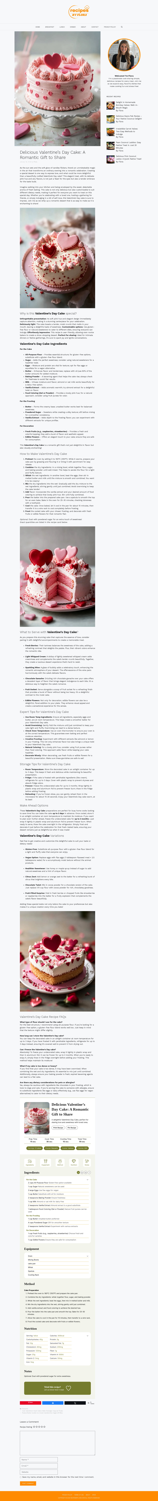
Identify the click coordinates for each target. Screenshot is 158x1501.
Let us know (49, 1390)
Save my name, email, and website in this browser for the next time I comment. (58, 1477)
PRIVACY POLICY (110, 27)
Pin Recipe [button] (72, 1128)
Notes (87, 1165)
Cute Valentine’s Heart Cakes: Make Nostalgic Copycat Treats (42, 1411)
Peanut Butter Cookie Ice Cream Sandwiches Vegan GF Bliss (42, 1413)
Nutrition (74, 1165)
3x (86, 1172)
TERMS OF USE (79, 1495)
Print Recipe (58, 1128)
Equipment (45, 1165)
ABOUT (88, 1495)
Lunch (62, 27)
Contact (95, 27)
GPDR (94, 1495)
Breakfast (49, 27)
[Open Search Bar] (121, 27)
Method (60, 1165)
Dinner (73, 27)
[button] (87, 1179)
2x (82, 1172)
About (83, 27)
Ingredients (30, 1165)
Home (37, 27)
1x (78, 1172)
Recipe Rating (26, 1427)
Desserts (25, 1409)
